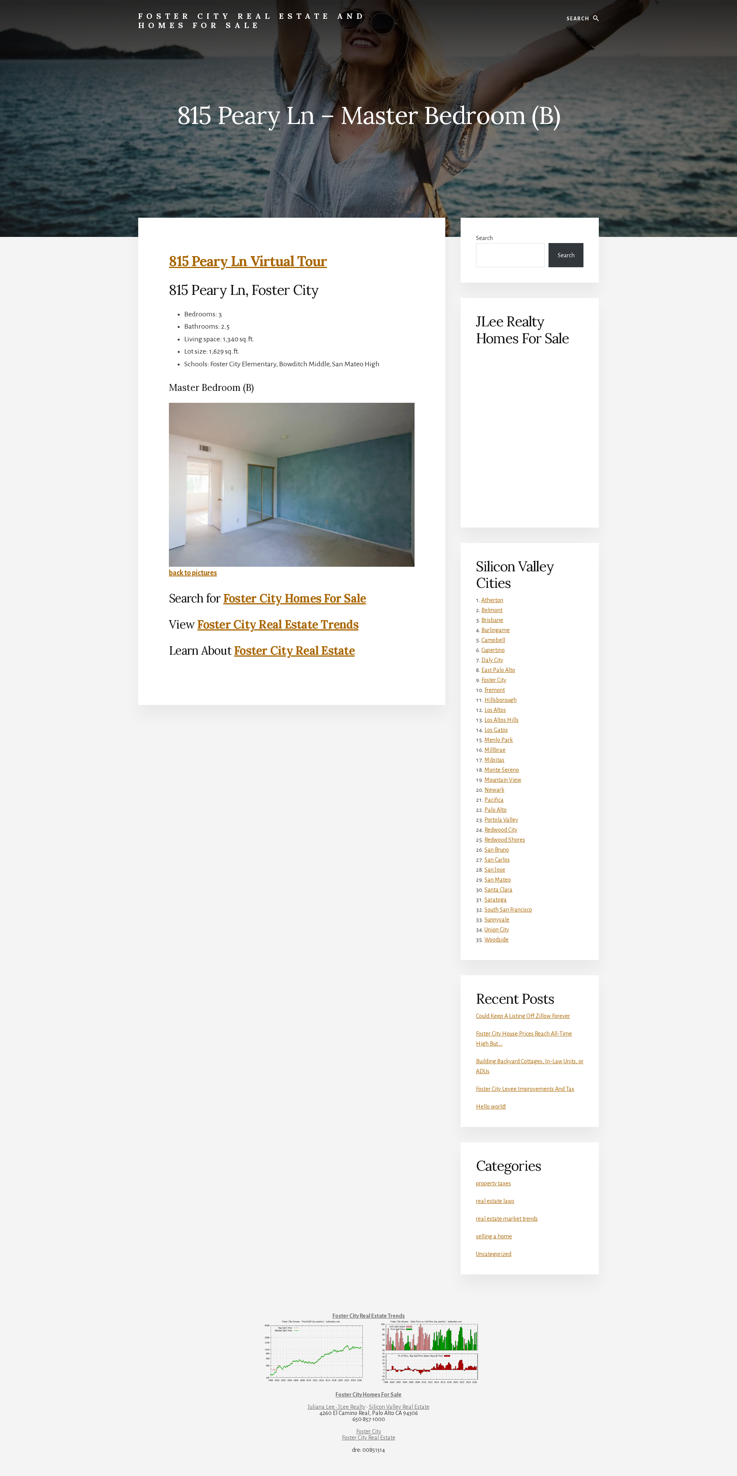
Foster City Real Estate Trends (278, 624)
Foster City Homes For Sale (294, 598)
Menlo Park (498, 740)
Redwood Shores (504, 840)
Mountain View (502, 780)
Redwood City (500, 830)
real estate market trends (507, 1219)
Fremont (494, 690)
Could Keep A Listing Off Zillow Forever (523, 1016)
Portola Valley (501, 820)
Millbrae (495, 750)
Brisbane (492, 620)
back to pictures (193, 573)
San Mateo (497, 880)
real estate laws (495, 1201)
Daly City (492, 660)
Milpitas (494, 760)
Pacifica (494, 800)
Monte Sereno (501, 770)
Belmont (491, 610)
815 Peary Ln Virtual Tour (248, 261)
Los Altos (495, 710)
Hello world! (491, 1107)
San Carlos (497, 860)
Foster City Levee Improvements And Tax (525, 1089)
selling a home (494, 1236)
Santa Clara (498, 890)
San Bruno (496, 850)
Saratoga (495, 900)
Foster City (493, 680)
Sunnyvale (496, 920)
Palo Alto (495, 810)
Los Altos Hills (501, 720)
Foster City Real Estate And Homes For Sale (252, 20)
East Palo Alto (498, 670)
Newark (494, 790)
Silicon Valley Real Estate (399, 1407)
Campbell (493, 640)
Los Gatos (496, 730)
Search (484, 238)
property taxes (493, 1183)
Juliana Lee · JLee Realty (336, 1407)
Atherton (492, 600)
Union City (496, 930)
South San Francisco (508, 910)
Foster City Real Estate (294, 650)
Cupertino (493, 650)
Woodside (496, 940)
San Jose (494, 870)
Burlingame (495, 630)
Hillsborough (500, 700)
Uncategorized (493, 1254)
